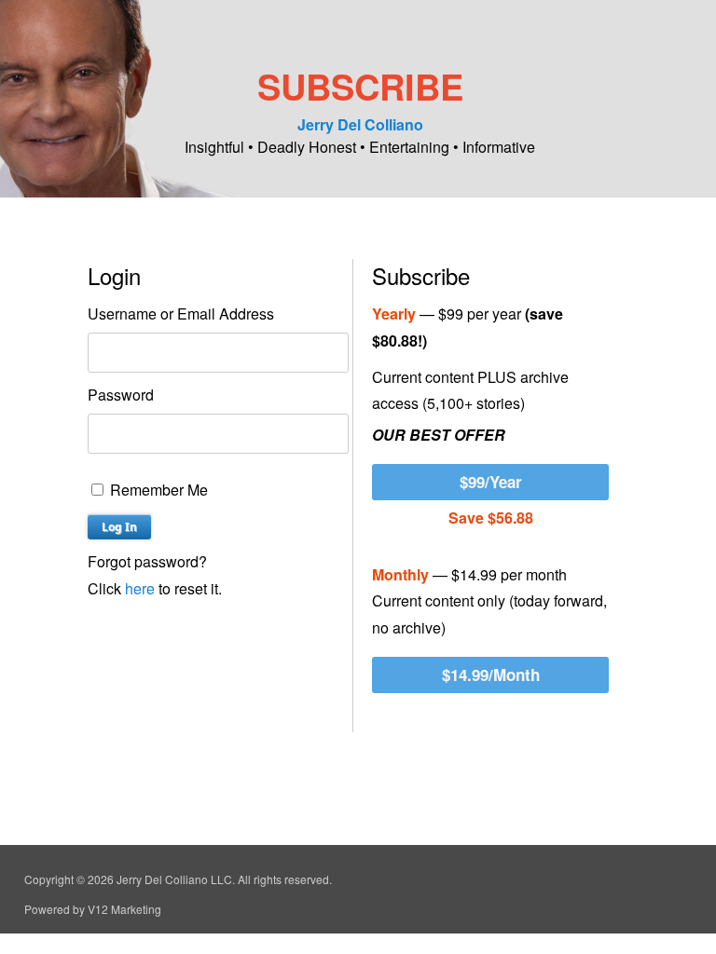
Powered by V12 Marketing (92, 909)
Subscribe (360, 86)
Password (121, 394)
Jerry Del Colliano (360, 124)
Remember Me (157, 489)
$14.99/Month (491, 674)
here (140, 588)
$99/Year (491, 481)
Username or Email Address (181, 313)
